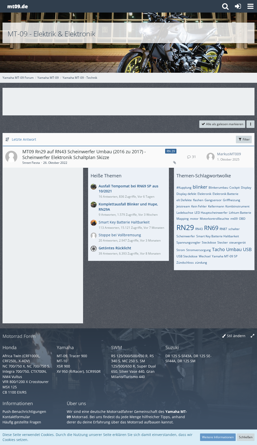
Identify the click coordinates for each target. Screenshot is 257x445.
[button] (250, 6)
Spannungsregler (188, 242)
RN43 (199, 229)
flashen (198, 200)
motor (194, 218)
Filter (246, 139)
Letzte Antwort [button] (24, 139)
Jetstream (183, 206)
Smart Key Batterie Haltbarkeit (124, 222)
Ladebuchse (184, 212)
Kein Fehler (199, 206)
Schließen (245, 437)
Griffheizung (231, 200)
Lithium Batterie (240, 212)
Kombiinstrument (237, 206)
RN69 (211, 228)
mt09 (234, 218)
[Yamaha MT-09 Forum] (17, 6)
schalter (234, 229)
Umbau (234, 249)
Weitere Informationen (218, 437)
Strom (180, 250)
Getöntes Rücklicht (115, 248)
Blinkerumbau (218, 187)
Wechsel (205, 256)
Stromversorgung (198, 250)
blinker (200, 187)
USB (247, 249)
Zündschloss (185, 262)
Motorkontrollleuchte (214, 218)
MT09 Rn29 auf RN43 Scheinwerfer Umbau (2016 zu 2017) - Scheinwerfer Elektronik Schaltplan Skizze (84, 155)
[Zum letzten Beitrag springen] (211, 157)
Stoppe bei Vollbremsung (120, 235)
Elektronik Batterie (225, 194)
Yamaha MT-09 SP (224, 256)
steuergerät (237, 242)
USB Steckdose (187, 256)
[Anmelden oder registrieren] (238, 6)
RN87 (223, 229)
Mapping (182, 218)
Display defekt (186, 194)
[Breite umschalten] (252, 336)
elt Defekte (184, 200)
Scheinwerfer (185, 236)
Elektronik (204, 194)
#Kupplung (183, 187)
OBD (242, 218)
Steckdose (209, 242)
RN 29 (171, 151)
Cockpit (234, 187)
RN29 (185, 227)
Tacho (218, 249)
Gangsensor (213, 200)
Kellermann (216, 206)
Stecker (222, 242)
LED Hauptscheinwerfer (211, 212)
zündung (201, 262)
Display (246, 187)
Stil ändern (236, 335)
